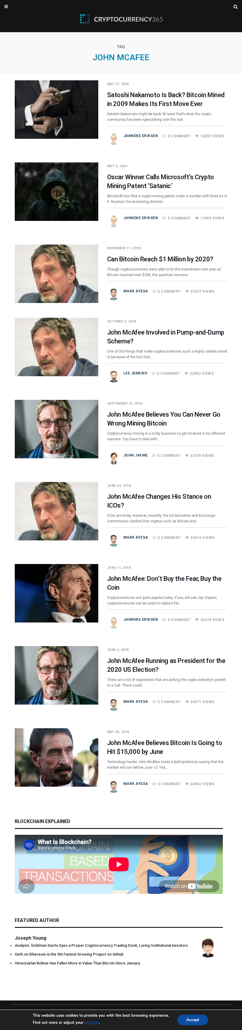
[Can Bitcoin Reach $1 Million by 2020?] (56, 301)
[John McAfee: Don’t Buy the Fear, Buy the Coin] (56, 621)
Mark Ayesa (135, 291)
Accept (192, 1020)
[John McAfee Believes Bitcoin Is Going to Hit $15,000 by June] (56, 785)
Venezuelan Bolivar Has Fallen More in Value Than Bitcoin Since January (77, 963)
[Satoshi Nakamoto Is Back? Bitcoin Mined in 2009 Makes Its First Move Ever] (56, 137)
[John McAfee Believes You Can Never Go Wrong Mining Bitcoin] (56, 456)
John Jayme (135, 455)
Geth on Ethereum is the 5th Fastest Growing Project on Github (69, 954)
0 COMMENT (179, 136)
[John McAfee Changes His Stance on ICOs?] (56, 539)
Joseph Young (30, 938)
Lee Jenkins (135, 373)
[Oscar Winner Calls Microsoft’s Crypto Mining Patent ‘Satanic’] (56, 219)
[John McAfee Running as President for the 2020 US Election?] (56, 703)
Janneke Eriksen (140, 136)
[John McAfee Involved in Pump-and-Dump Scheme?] (56, 374)
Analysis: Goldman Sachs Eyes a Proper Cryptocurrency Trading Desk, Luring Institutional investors (101, 945)
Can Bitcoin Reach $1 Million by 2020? (160, 259)
